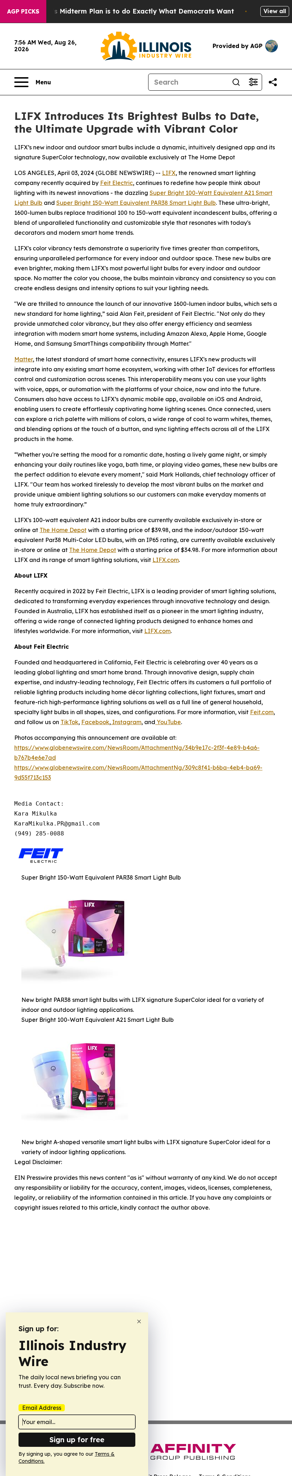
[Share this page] (273, 82)
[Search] (236, 82)
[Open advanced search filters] (253, 82)
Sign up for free (76, 1439)
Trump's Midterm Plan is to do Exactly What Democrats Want (133, 11)
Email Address (41, 1407)
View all (275, 11)
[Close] (139, 1321)
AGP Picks (23, 11)
